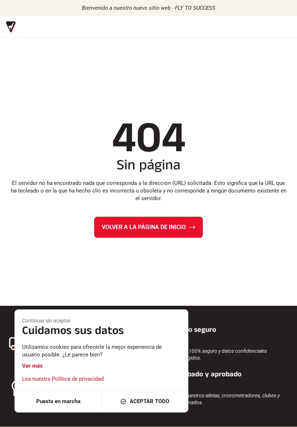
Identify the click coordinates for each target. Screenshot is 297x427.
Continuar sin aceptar (46, 321)
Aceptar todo (149, 401)
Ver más (32, 366)
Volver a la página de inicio (144, 227)
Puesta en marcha (58, 401)
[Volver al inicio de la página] (282, 418)
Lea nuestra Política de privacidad (63, 379)
